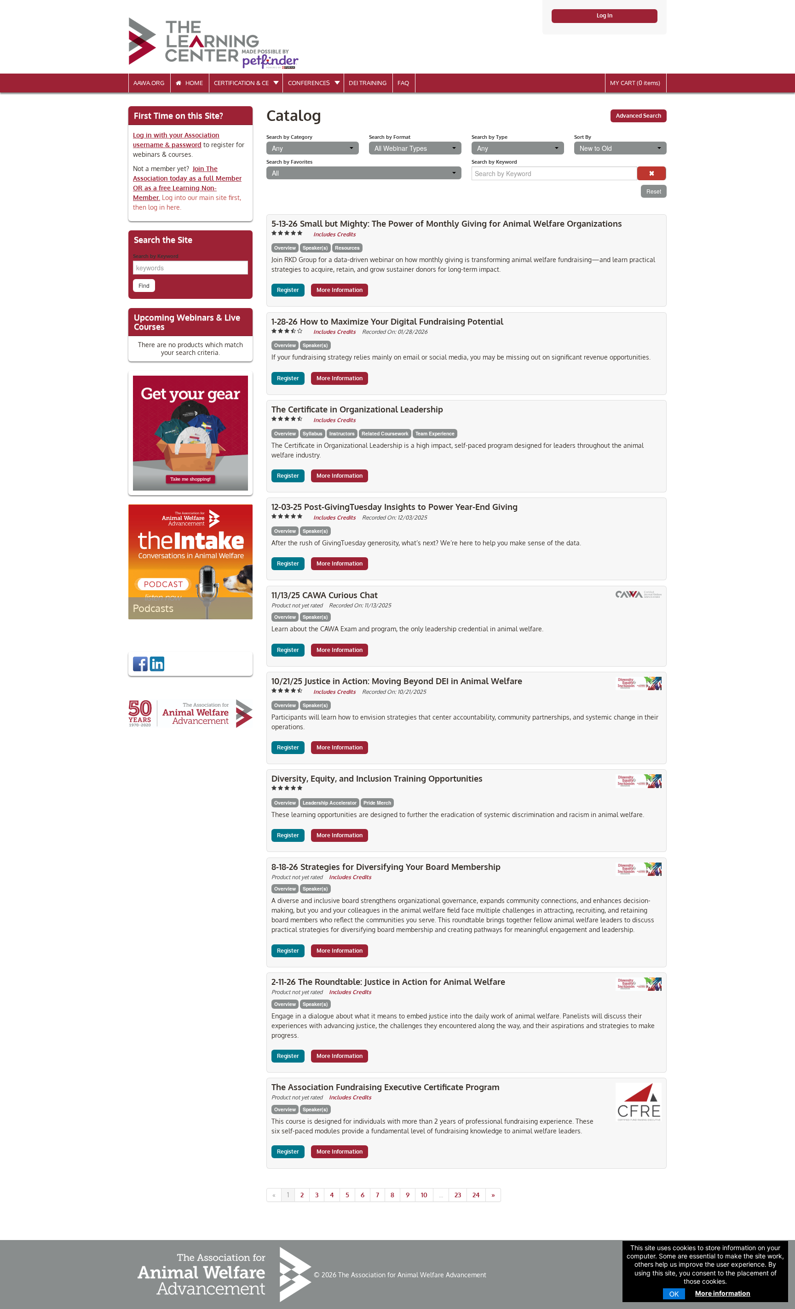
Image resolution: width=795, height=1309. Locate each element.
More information (722, 1293)
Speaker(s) (315, 247)
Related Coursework (385, 433)
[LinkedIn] (157, 663)
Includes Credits (334, 234)
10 (424, 1195)
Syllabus (313, 433)
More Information (340, 289)
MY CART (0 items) (635, 82)
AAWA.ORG (148, 82)
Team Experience (435, 433)
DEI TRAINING (367, 82)
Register (288, 289)
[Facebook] (140, 663)
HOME (192, 82)
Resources (347, 247)
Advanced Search (638, 115)
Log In (604, 15)
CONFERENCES (309, 82)
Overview (285, 247)
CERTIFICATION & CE (242, 82)
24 (476, 1195)
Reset (653, 191)
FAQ (403, 82)
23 (458, 1195)
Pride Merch (377, 802)
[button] (651, 173)
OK (674, 1293)
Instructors (342, 433)
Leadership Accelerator (330, 802)
